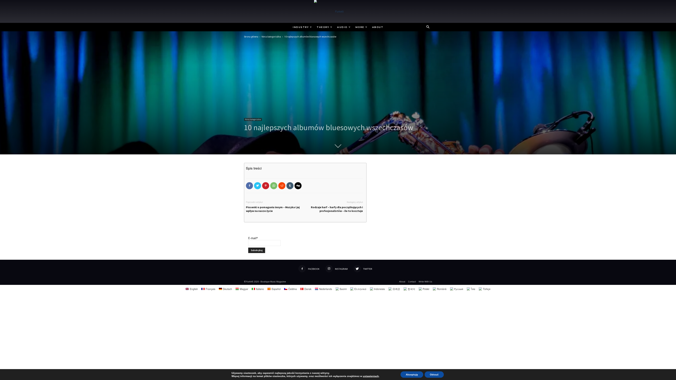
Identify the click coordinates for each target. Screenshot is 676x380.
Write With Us (425, 281)
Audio (342, 27)
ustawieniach (371, 376)
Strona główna (251, 36)
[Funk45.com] (338, 11)
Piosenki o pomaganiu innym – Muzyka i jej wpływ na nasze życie (273, 209)
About (377, 27)
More (359, 27)
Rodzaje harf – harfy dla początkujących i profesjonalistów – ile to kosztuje (337, 209)
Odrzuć (434, 374)
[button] (428, 27)
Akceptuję (412, 374)
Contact (412, 281)
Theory (323, 27)
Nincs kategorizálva (271, 36)
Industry (301, 27)
